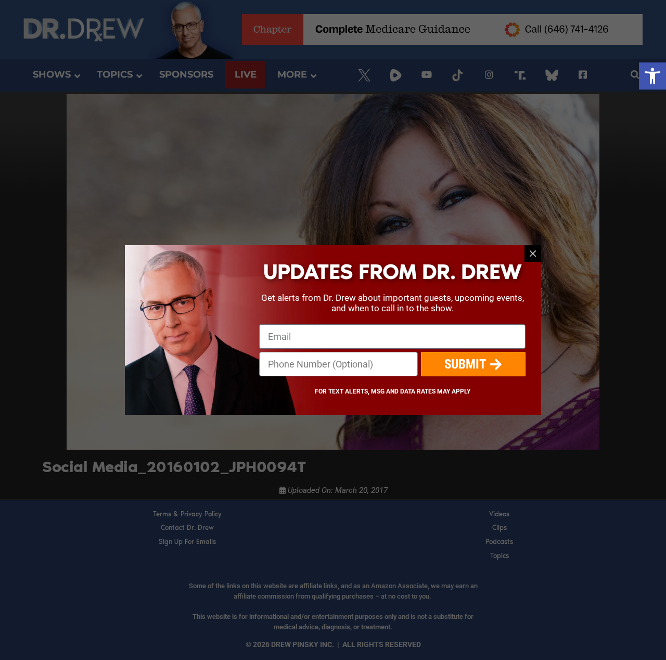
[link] (652, 76)
